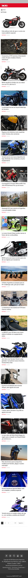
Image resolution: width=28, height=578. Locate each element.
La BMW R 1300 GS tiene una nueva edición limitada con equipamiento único (12, 334)
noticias (4, 61)
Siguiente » (21, 523)
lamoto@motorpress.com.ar (14, 565)
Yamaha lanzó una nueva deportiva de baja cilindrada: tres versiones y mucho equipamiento (13, 158)
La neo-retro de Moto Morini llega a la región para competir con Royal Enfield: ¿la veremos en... (13, 437)
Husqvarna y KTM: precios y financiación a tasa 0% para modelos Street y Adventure (14, 57)
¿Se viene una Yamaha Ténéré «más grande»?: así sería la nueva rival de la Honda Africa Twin (13, 360)
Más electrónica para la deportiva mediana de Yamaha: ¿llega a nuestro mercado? (13, 463)
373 (15, 523)
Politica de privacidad (13, 568)
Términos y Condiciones (18, 567)
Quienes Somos (7, 567)
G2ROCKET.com (17, 576)
